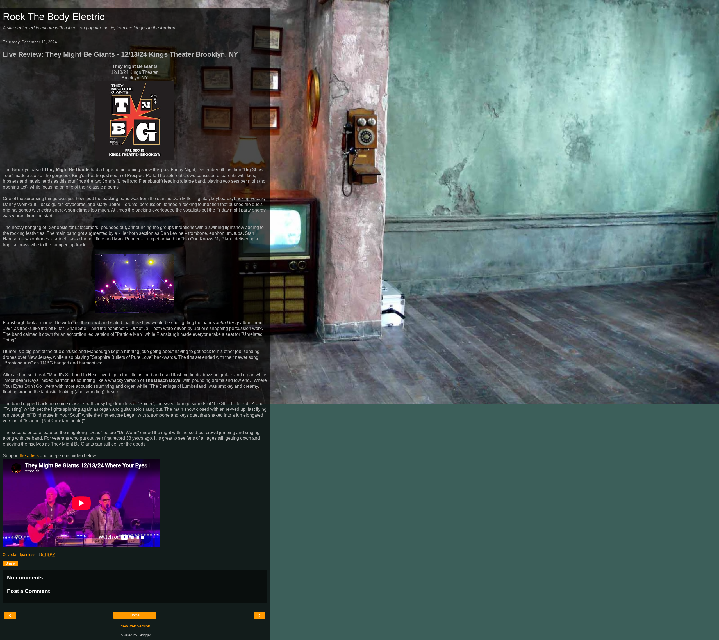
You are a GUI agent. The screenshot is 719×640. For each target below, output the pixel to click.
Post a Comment (28, 591)
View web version (134, 626)
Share (10, 563)
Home (135, 615)
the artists (29, 455)
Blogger (144, 635)
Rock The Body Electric (54, 16)
